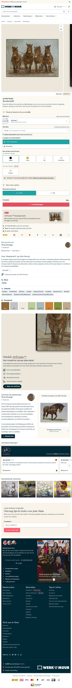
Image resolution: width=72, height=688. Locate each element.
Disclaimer (29, 676)
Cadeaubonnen (10, 582)
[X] (18, 655)
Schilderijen (13, 292)
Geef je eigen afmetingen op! (18, 134)
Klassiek (66, 292)
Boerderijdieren (7, 294)
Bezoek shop (5, 251)
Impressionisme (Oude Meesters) (42, 294)
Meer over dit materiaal (62, 116)
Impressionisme (38, 292)
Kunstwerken (5, 16)
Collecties (16, 16)
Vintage (29, 292)
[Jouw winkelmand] (69, 6)
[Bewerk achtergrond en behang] (61, 29)
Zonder (21, 193)
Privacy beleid (55, 676)
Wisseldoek (9, 146)
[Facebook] (15, 655)
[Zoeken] (68, 11)
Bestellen (8, 571)
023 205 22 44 (27, 560)
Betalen (7, 574)
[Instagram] (10, 655)
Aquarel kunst (57, 292)
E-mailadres (8, 521)
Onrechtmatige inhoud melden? (42, 676)
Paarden (4, 292)
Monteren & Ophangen (12, 579)
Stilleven (21, 292)
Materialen (38, 16)
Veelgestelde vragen (11, 568)
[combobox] (31, 12)
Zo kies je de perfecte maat (61, 127)
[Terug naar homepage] (11, 6)
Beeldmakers (27, 16)
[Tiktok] (21, 655)
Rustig (4, 283)
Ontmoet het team (45, 580)
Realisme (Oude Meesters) (22, 294)
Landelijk (48, 292)
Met (54, 193)
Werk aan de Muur (11, 622)
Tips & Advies (50, 16)
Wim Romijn (9, 99)
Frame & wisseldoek (11, 142)
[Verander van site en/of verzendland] (69, 1)
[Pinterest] (13, 655)
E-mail (20, 563)
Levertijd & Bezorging (12, 576)
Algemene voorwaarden (19, 676)
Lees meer (15, 251)
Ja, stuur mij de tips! (12, 530)
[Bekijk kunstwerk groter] (61, 26)
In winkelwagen (37, 204)
